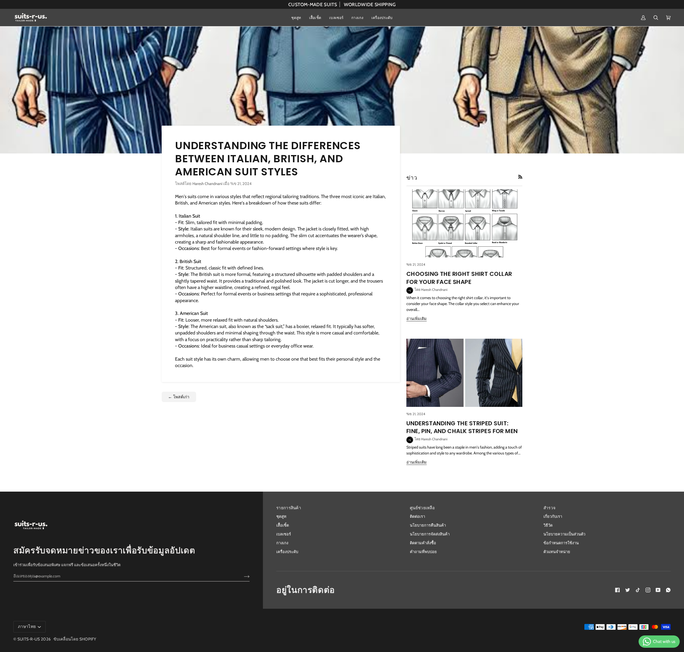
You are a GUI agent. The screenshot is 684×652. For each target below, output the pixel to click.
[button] (296, 17)
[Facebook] (617, 590)
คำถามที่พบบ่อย (423, 551)
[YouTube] (658, 590)
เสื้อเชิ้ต (282, 525)
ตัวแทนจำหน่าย (556, 551)
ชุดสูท (281, 516)
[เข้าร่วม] (242, 576)
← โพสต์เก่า (179, 396)
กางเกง (282, 543)
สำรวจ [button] (549, 507)
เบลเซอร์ (283, 534)
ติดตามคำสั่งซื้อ (423, 543)
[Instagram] (648, 590)
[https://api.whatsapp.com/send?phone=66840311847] (668, 590)
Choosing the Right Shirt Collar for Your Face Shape (459, 278)
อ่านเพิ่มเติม (416, 318)
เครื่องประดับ (287, 551)
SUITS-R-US (28, 639)
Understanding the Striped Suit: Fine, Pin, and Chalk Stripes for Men (462, 427)
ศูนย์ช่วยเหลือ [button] (422, 507)
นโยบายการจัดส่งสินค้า (430, 534)
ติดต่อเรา (417, 516)
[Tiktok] (637, 590)
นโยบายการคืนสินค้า (428, 525)
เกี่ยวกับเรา (552, 516)
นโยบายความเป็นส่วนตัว (564, 534)
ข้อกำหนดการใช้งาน (561, 543)
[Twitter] (627, 590)
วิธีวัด (548, 525)
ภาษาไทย (27, 626)
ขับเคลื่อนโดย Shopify (74, 639)
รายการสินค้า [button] (288, 507)
